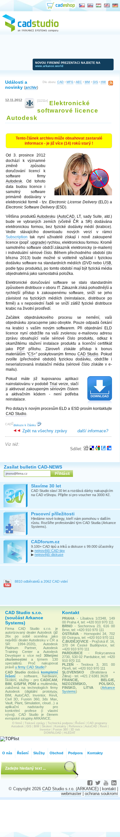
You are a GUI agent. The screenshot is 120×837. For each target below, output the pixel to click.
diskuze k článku (25, 425)
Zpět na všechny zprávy (44, 430)
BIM (36, 726)
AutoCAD (91, 726)
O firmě (17, 723)
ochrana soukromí (101, 793)
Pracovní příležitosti (53, 513)
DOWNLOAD (52, 732)
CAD (60, 82)
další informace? (92, 430)
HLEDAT (70, 732)
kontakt (109, 788)
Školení (47, 726)
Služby (39, 753)
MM (87, 82)
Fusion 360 (60, 729)
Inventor (45, 729)
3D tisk (75, 729)
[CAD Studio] (30, 30)
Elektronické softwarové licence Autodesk (52, 110)
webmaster (71, 793)
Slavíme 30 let (46, 485)
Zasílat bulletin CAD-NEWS (33, 466)
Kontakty (60, 726)
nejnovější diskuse (49, 554)
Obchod (56, 753)
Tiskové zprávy (35, 723)
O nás (7, 753)
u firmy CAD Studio (29, 667)
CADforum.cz (45, 541)
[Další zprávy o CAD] (30, 107)
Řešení (80, 723)
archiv (31, 87)
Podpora (75, 753)
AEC (79, 82)
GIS (95, 82)
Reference (76, 726)
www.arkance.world (49, 66)
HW (103, 82)
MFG (70, 82)
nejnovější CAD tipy (50, 551)
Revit (103, 726)
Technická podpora (60, 723)
